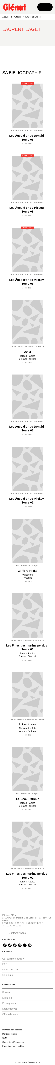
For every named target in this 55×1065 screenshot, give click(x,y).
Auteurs (17, 17)
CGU (4, 1038)
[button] (36, 37)
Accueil (6, 17)
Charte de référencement (13, 1042)
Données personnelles (12, 1030)
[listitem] (4, 945)
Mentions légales (9, 1034)
